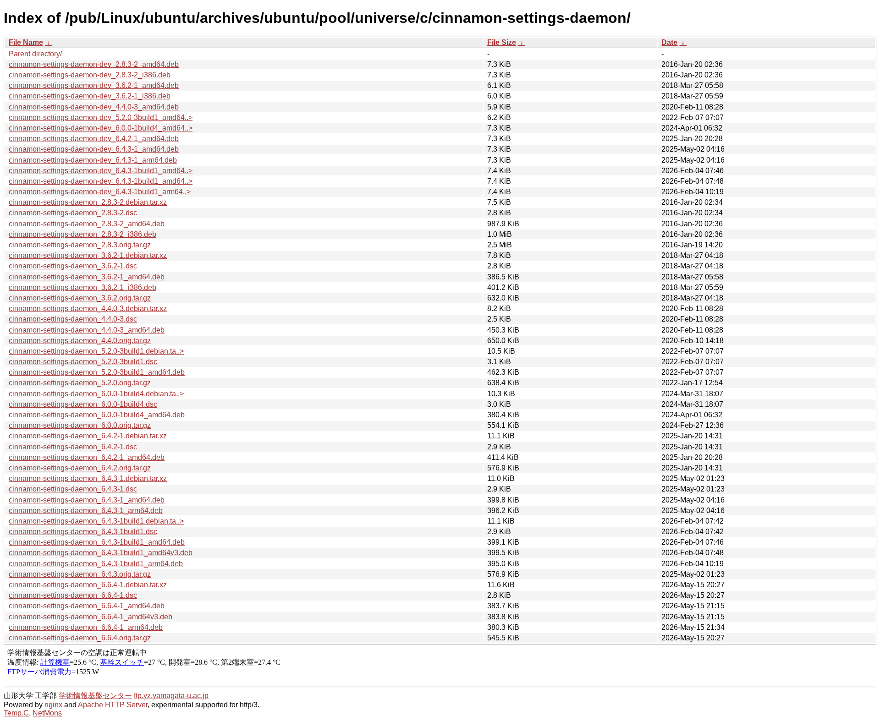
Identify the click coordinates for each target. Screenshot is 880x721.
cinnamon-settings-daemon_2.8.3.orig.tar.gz (80, 245)
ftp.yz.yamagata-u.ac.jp (171, 695)
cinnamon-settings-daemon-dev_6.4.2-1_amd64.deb (94, 138)
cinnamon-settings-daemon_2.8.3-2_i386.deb (82, 234)
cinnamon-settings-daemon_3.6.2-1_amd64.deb (87, 277)
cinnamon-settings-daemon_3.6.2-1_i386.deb (82, 287)
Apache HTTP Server (113, 705)
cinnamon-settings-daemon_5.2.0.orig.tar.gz (80, 383)
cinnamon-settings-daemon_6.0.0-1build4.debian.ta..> (96, 394)
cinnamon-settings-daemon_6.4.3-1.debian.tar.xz (88, 478)
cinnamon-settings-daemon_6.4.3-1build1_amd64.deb (97, 542)
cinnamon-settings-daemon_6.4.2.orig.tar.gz (80, 468)
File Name (26, 42)
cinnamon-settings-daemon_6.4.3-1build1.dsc (83, 531)
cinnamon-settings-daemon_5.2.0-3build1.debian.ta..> (96, 351)
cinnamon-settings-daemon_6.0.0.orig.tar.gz (80, 425)
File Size (501, 42)
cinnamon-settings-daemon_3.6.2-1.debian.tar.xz (88, 255)
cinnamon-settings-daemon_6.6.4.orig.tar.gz (80, 638)
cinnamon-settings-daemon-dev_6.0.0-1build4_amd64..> (100, 128)
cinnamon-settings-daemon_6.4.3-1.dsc (73, 489)
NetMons (47, 713)
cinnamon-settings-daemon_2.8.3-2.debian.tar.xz (88, 202)
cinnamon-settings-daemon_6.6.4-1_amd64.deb (87, 606)
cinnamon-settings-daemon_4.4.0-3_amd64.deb (87, 330)
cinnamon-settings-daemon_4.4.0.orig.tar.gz (80, 340)
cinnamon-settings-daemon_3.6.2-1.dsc (73, 266)
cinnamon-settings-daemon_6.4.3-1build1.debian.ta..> (96, 521)
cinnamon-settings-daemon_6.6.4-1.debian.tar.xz (88, 585)
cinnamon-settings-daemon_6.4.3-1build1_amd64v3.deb (100, 553)
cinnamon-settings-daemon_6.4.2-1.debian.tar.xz (88, 436)
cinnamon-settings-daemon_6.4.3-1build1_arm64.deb (96, 564)
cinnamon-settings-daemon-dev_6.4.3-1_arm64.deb (93, 160)
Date (669, 42)
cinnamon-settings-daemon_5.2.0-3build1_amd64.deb (97, 372)
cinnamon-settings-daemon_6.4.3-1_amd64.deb (87, 500)
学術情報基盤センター (95, 695)
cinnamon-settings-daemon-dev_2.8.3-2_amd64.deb (94, 64)
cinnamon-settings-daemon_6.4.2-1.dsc (73, 447)
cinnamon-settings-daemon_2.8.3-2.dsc (73, 213)
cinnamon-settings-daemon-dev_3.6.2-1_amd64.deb (94, 85)
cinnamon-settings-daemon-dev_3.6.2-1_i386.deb (89, 96)
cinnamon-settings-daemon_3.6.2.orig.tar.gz (80, 298)
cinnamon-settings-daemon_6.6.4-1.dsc (73, 595)
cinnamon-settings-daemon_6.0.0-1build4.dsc (83, 404)
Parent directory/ (35, 54)
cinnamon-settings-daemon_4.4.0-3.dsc (73, 319)
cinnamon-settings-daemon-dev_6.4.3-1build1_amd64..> (100, 171)
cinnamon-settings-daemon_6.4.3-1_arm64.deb (86, 510)
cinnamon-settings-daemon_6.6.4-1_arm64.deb (86, 627)
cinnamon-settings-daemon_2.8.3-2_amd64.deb (87, 224)
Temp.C (16, 713)
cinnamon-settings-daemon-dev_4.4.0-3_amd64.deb (94, 107)
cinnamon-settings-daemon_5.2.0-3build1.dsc (83, 362)
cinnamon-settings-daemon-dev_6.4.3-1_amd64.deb (94, 149)
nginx (53, 705)
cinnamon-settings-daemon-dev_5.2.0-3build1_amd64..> (100, 117)
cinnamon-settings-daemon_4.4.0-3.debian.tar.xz (88, 308)
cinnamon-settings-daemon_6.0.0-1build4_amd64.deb (97, 415)
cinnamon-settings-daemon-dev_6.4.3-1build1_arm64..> (100, 192)
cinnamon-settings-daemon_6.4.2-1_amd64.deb (87, 457)
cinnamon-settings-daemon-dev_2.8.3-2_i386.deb (89, 75)
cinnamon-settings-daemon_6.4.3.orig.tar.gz (80, 574)
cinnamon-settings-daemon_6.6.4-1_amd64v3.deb (90, 617)
